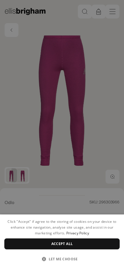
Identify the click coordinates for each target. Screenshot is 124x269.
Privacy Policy (77, 233)
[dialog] (62, 241)
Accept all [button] (62, 243)
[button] (62, 258)
